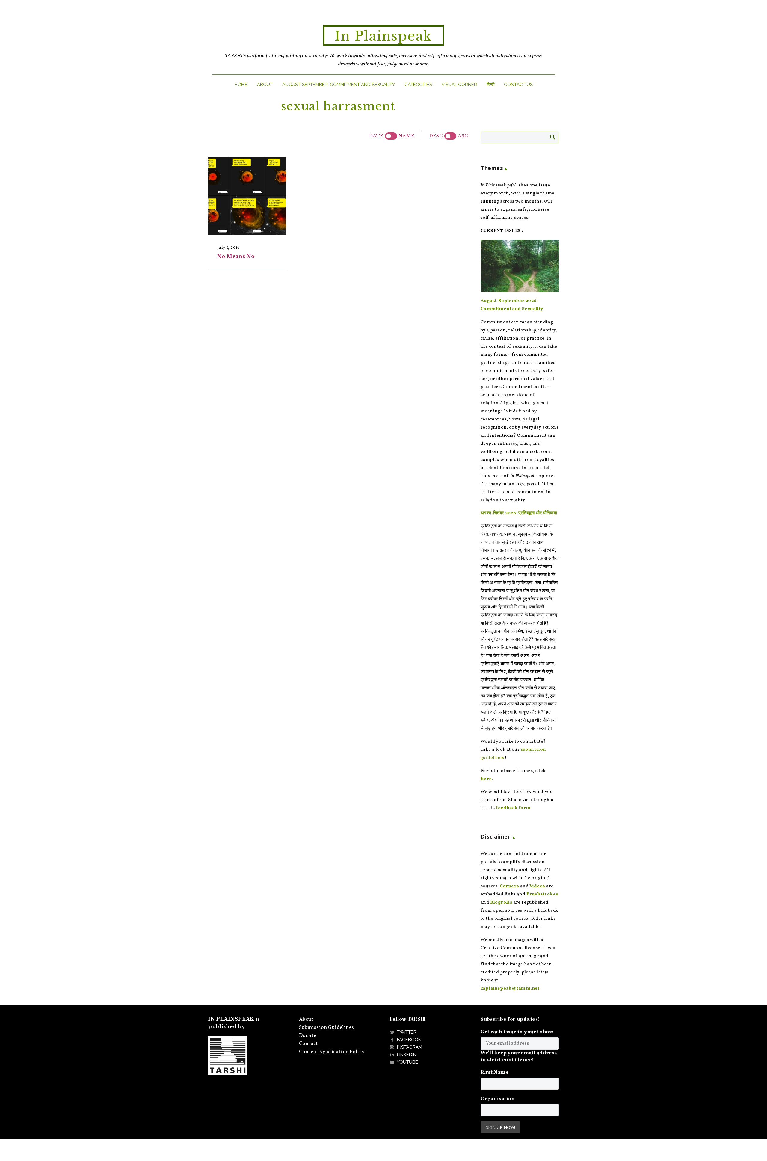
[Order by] (391, 136)
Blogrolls (501, 902)
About (265, 84)
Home (241, 84)
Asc (463, 135)
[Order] (450, 136)
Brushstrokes (542, 894)
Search (552, 137)
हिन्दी (490, 84)
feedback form (513, 808)
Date (376, 135)
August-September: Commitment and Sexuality (338, 84)
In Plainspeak (383, 36)
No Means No (236, 256)
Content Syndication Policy (331, 1051)
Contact (308, 1043)
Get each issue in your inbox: (517, 1032)
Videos (537, 886)
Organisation (498, 1098)
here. (487, 779)
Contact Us (518, 84)
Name (406, 135)
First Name (494, 1072)
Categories (418, 84)
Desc (436, 135)
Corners (509, 886)
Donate (307, 1035)
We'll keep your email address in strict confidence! (519, 1056)
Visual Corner (459, 84)
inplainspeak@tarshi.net (510, 988)
